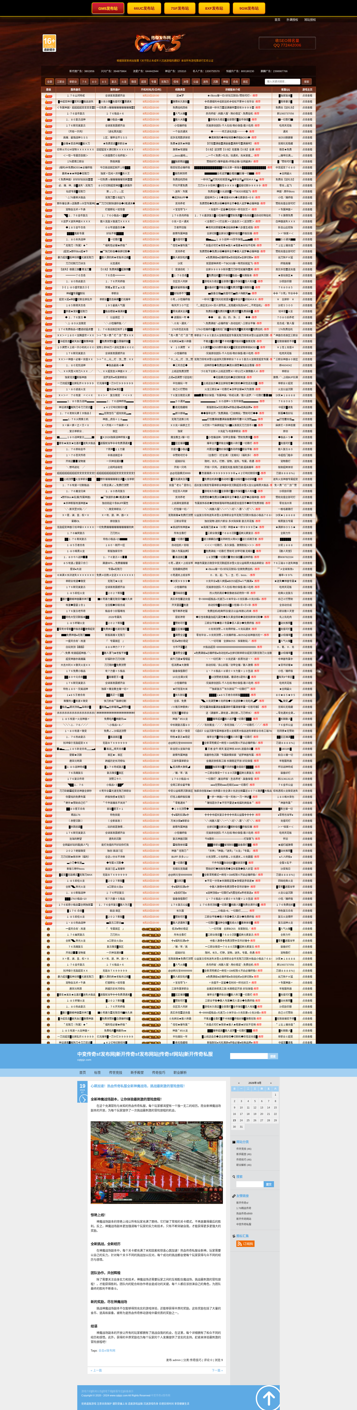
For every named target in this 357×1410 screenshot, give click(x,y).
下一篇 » (217, 1370)
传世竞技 (115, 1072)
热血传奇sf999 (244, 1213)
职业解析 (180, 1072)
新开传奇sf (242, 1202)
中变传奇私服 (243, 1224)
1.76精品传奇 (243, 1208)
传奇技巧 (158, 1072)
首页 (82, 1072)
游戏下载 (107, 1391)
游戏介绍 (86, 1391)
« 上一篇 (96, 1370)
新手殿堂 (137, 1072)
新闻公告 (97, 1391)
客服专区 (118, 1391)
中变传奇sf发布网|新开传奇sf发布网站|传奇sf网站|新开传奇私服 (145, 1054)
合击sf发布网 (107, 1350)
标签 (97, 1072)
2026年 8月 (255, 1083)
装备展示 (128, 1391)
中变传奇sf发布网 (160, 1395)
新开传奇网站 (243, 1219)
